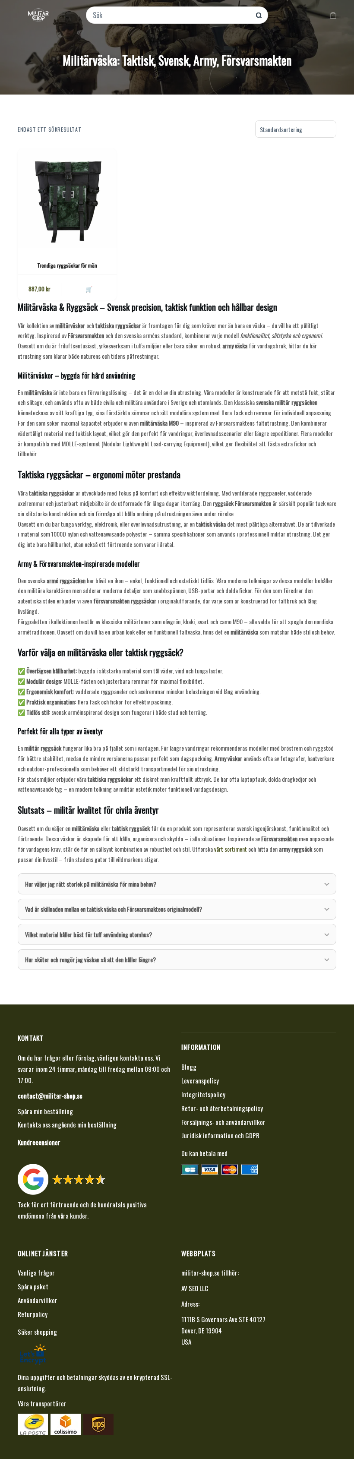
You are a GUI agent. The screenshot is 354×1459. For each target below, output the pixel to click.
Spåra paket (33, 1286)
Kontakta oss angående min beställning (67, 1124)
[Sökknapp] (259, 15)
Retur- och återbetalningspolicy (222, 1108)
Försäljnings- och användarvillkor (223, 1122)
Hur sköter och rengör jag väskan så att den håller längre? (90, 959)
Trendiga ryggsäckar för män (67, 265)
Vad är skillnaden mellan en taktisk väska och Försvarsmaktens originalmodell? (113, 908)
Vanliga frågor (36, 1272)
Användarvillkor (37, 1300)
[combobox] (171, 15)
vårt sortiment (230, 848)
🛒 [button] (88, 288)
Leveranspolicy (200, 1080)
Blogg (188, 1066)
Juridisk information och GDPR (220, 1135)
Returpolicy (32, 1314)
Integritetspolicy (203, 1094)
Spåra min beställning (45, 1111)
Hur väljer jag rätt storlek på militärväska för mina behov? (90, 883)
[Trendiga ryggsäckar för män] (67, 197)
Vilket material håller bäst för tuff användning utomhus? (88, 934)
